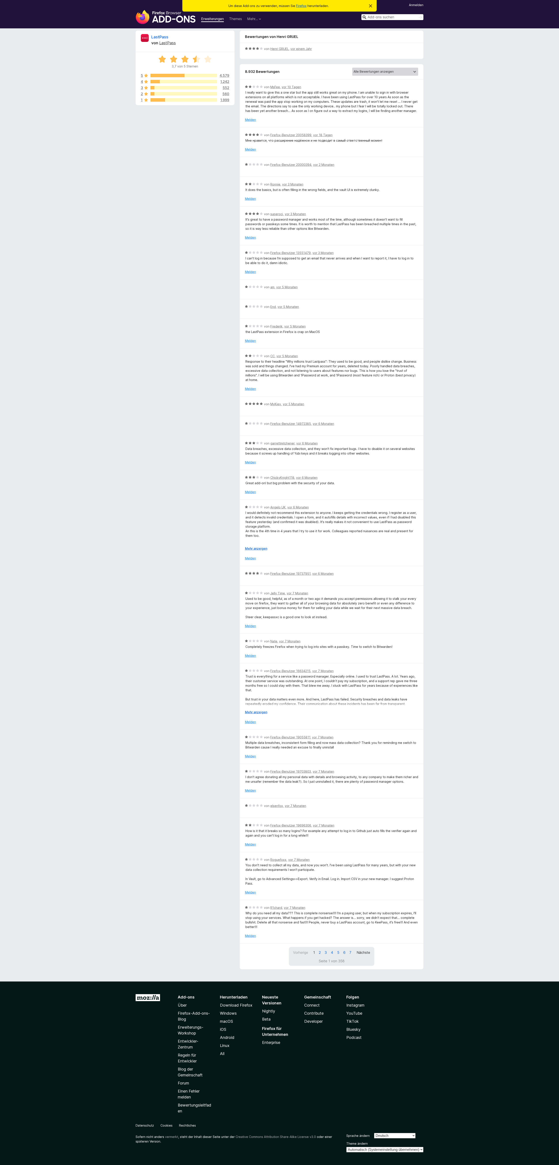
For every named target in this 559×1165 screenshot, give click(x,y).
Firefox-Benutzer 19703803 (290, 771)
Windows (228, 1013)
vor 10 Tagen (291, 87)
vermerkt (171, 1137)
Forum (183, 1083)
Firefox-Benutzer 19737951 (290, 573)
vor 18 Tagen (323, 135)
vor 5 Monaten (287, 287)
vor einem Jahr (301, 49)
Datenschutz (145, 1125)
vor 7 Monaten (297, 593)
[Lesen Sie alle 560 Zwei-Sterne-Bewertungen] (183, 94)
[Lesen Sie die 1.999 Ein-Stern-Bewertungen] (183, 100)
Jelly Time (277, 593)
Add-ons (186, 997)
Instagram (355, 1005)
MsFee (275, 87)
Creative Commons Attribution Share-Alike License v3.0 (276, 1137)
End (273, 307)
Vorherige (300, 952)
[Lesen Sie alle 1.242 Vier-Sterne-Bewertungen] (183, 81)
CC (272, 356)
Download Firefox (236, 1005)
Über (182, 1005)
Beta (266, 1019)
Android (227, 1037)
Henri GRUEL (279, 49)
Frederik (276, 326)
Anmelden (416, 5)
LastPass (159, 37)
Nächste (363, 952)
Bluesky (353, 1029)
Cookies (166, 1125)
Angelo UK (278, 507)
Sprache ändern (358, 1136)
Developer (313, 1021)
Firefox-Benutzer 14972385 (290, 424)
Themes (235, 19)
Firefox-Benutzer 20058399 (290, 135)
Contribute (314, 1013)
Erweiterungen (212, 19)
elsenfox (276, 806)
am (272, 287)
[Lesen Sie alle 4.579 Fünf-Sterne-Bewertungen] (183, 75)
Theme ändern (357, 1143)
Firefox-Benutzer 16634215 (290, 671)
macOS (226, 1021)
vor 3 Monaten (292, 184)
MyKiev (275, 404)
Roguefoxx (278, 859)
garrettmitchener (282, 443)
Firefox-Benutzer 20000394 (290, 164)
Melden (250, 120)
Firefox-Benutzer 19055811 (290, 737)
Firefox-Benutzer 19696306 (290, 825)
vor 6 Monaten (323, 424)
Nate (273, 641)
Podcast (354, 1037)
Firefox (301, 6)
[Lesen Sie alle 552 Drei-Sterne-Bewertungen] (183, 87)
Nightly (268, 1011)
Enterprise (271, 1042)
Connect (312, 1005)
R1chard (276, 907)
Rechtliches (187, 1125)
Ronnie (275, 184)
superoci (276, 214)
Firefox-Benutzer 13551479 (290, 253)
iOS (223, 1029)
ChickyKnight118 (282, 477)
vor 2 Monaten (323, 164)
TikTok (352, 1021)
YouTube (354, 1013)
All (222, 1053)
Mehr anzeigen (256, 548)
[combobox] (392, 17)
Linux (224, 1045)
